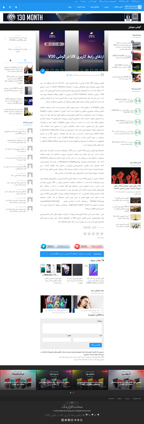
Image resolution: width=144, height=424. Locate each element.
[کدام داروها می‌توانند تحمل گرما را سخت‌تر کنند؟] (88, 304)
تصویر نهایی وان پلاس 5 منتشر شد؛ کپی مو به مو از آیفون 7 (75, 280)
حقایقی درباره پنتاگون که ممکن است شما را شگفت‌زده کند (121, 200)
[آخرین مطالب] (25, 61)
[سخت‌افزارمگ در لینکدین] (62, 420)
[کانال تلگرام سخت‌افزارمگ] (75, 420)
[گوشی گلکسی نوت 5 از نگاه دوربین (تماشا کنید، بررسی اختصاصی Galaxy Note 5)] (93, 270)
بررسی (106, 7)
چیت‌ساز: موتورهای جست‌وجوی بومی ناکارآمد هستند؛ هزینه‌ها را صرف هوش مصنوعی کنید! (13, 69)
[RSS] (81, 420)
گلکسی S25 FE (124, 1)
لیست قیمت (81, 7)
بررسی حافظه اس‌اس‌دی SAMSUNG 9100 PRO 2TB (122, 111)
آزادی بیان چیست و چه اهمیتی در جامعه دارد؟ (122, 225)
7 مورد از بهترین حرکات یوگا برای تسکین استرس (121, 217)
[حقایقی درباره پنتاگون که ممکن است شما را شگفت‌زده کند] (135, 200)
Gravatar (85, 359)
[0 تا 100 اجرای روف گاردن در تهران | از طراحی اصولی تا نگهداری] (135, 209)
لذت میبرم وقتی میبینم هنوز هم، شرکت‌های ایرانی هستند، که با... (16, 141)
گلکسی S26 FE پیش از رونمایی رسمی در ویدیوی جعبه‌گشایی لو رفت (13, 90)
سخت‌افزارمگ (137, 398)
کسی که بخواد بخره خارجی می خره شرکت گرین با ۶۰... (15, 159)
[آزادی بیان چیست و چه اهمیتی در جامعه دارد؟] (135, 225)
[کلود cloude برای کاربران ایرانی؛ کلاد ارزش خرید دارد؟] (136, 78)
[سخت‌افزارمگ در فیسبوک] (69, 420)
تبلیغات (119, 398)
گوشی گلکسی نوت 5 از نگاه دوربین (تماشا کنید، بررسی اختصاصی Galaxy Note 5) (95, 280)
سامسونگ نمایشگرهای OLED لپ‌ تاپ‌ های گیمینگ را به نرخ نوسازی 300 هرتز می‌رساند (14, 101)
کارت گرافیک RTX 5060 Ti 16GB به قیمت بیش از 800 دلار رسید (121, 67)
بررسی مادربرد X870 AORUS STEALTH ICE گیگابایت (124, 122)
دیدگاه (99, 321)
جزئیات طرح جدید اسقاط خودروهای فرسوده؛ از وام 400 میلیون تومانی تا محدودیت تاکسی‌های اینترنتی (122, 46)
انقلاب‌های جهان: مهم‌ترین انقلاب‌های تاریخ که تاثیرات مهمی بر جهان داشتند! (127, 187)
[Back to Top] (72, 403)
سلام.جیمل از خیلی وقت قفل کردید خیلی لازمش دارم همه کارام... (16, 201)
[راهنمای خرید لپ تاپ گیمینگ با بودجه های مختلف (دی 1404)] (18, 380)
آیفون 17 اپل (92, 1)
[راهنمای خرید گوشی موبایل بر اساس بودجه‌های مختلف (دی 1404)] (126, 380)
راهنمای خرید (94, 7)
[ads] (72, 17)
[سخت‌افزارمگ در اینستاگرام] (72, 420)
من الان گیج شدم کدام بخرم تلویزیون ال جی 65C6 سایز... (15, 132)
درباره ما (127, 398)
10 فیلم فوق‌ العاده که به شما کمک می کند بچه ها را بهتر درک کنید (56, 311)
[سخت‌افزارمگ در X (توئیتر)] (66, 420)
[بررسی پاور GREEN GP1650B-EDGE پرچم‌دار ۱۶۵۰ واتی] (136, 57)
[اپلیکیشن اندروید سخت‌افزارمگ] (78, 420)
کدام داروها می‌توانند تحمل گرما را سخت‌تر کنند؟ (90, 311)
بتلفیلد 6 (83, 1)
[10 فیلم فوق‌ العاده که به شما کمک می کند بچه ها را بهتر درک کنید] (56, 304)
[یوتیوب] (89, 246)
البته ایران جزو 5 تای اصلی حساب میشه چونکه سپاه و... (16, 184)
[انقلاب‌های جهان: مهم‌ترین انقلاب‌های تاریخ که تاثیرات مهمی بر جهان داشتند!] (126, 175)
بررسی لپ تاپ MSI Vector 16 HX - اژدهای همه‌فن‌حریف (122, 143)
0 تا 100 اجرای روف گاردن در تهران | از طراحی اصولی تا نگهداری (120, 209)
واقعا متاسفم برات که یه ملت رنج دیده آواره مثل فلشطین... (15, 168)
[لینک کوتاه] (67, 75)
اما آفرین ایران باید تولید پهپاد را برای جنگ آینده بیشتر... (15, 192)
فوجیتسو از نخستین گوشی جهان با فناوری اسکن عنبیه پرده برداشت (52, 280)
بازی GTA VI (135, 1)
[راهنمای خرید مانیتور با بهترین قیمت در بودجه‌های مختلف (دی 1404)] (90, 380)
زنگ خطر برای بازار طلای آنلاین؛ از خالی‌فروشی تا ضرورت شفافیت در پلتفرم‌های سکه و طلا (13, 111)
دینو (76, 1)
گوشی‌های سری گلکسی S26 (107, 1)
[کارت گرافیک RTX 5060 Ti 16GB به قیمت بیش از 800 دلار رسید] (136, 67)
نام (100, 335)
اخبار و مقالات (118, 7)
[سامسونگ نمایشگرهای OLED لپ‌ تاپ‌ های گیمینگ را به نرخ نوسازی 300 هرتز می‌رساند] (28, 101)
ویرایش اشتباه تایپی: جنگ (18, 175)
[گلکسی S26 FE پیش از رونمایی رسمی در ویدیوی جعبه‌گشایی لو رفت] (28, 90)
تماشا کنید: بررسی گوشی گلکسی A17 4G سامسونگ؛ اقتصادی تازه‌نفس (122, 132)
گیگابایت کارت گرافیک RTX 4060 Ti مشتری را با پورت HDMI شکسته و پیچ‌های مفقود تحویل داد (70, 255)
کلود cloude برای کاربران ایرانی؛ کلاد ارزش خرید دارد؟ (121, 78)
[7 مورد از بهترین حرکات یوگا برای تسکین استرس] (135, 217)
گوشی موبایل (134, 27)
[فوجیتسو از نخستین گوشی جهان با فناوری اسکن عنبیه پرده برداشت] (50, 270)
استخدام (111, 398)
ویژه (69, 7)
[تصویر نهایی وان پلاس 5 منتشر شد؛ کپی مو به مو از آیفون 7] (72, 270)
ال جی (94, 227)
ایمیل (69, 335)
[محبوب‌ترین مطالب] (10, 61)
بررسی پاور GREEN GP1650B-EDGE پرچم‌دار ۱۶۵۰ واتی (121, 57)
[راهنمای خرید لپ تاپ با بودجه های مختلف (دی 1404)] (54, 380)
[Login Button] (4, 7)
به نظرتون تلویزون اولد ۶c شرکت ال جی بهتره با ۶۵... (15, 150)
